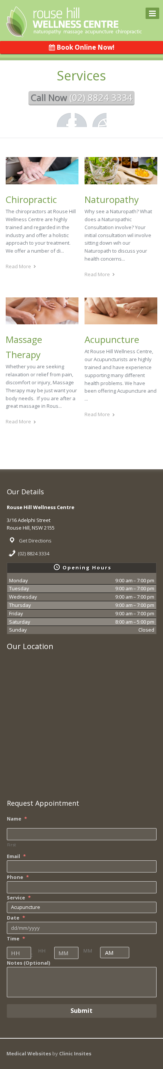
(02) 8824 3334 (33, 553)
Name (17, 819)
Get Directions (35, 540)
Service (19, 898)
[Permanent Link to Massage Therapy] (42, 320)
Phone (18, 877)
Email (16, 856)
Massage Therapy (24, 347)
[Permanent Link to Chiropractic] (42, 180)
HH (41, 951)
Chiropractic (31, 199)
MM (87, 951)
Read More (18, 266)
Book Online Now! (84, 47)
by (71, 1053)
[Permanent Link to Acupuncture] (121, 320)
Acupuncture (112, 339)
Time (16, 938)
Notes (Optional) (28, 963)
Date (16, 918)
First (11, 844)
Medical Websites (29, 1053)
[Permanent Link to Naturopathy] (121, 180)
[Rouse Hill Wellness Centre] (74, 32)
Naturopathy (112, 199)
